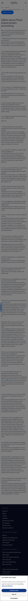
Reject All (14, 594)
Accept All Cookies (14, 590)
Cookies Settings (14, 598)
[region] (14, 588)
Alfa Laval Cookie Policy (7, 586)
